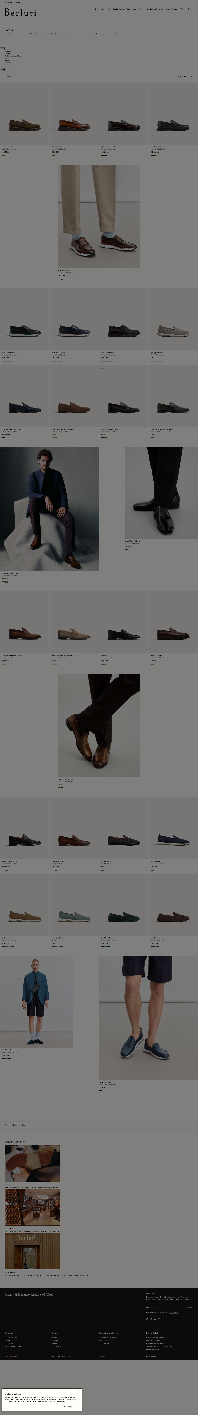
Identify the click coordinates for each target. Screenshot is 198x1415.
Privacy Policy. (60, 1401)
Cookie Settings (67, 1407)
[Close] (78, 1390)
